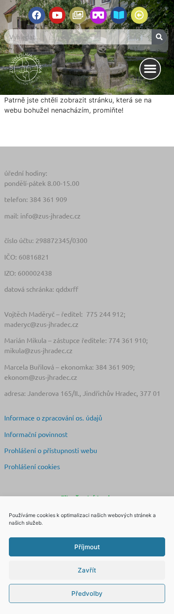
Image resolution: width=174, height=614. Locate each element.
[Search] (159, 36)
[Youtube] (57, 15)
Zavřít (87, 570)
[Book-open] (119, 15)
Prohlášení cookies (32, 466)
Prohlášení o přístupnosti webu (50, 450)
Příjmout (87, 547)
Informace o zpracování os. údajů (53, 417)
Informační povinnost (36, 434)
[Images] (77, 15)
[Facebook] (36, 15)
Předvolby (87, 593)
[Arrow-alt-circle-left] (139, 15)
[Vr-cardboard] (98, 15)
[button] (150, 69)
